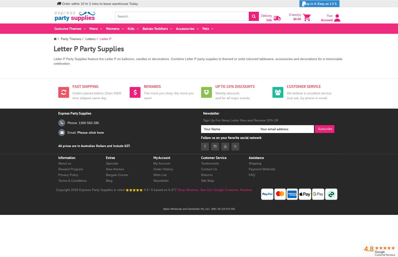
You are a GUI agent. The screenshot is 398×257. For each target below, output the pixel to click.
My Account (161, 163)
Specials (112, 163)
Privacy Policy (68, 175)
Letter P (105, 39)
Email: (85, 132)
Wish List (160, 175)
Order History (163, 169)
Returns (207, 175)
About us (64, 163)
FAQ (252, 175)
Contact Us (209, 169)
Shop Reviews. (188, 190)
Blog (109, 180)
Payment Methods (262, 169)
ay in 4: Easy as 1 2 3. (321, 4)
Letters (90, 39)
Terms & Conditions (72, 180)
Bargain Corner (117, 175)
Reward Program (70, 169)
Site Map (207, 180)
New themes (115, 169)
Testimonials (210, 163)
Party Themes (71, 39)
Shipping (255, 163)
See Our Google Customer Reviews (225, 190)
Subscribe (325, 129)
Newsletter (161, 180)
